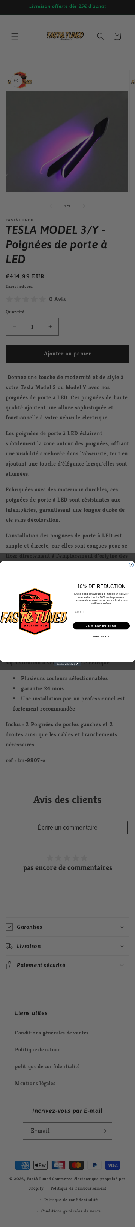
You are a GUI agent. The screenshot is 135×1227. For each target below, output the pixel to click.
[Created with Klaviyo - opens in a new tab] (67, 664)
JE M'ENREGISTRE (101, 625)
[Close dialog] (131, 565)
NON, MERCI (101, 636)
